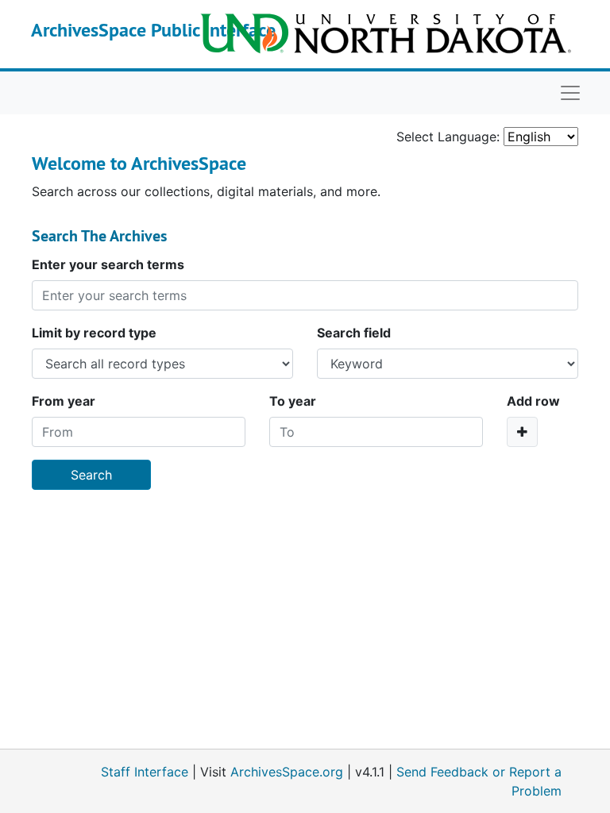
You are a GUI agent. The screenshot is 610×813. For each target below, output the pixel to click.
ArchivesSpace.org (286, 772)
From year (63, 401)
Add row (533, 401)
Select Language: (448, 136)
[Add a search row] (522, 432)
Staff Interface (144, 772)
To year (292, 401)
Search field (354, 333)
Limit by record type (94, 333)
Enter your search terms (108, 264)
